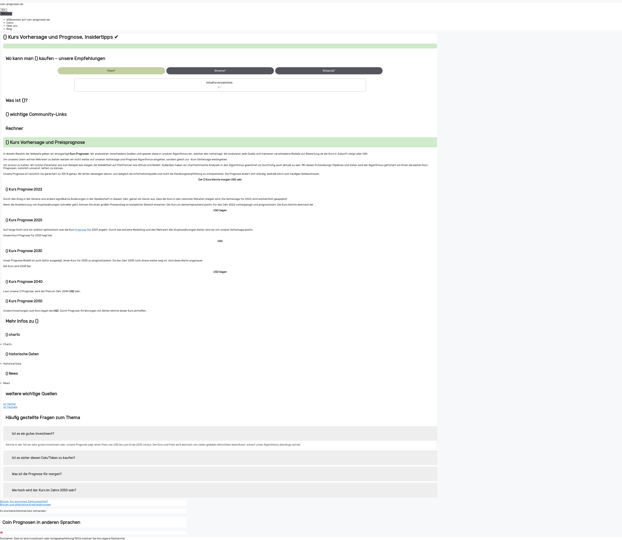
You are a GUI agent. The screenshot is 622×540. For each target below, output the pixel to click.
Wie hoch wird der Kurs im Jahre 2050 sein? (44, 490)
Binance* (220, 70)
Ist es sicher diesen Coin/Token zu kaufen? (43, 458)
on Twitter (9, 404)
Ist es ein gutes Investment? (33, 434)
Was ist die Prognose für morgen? (37, 474)
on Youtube (10, 407)
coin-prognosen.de (11, 4)
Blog (9, 28)
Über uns (11, 25)
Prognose (80, 229)
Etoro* (111, 70)
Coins (9, 22)
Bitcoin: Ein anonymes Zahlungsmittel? (24, 501)
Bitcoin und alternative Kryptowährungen (25, 504)
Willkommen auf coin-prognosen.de (28, 19)
